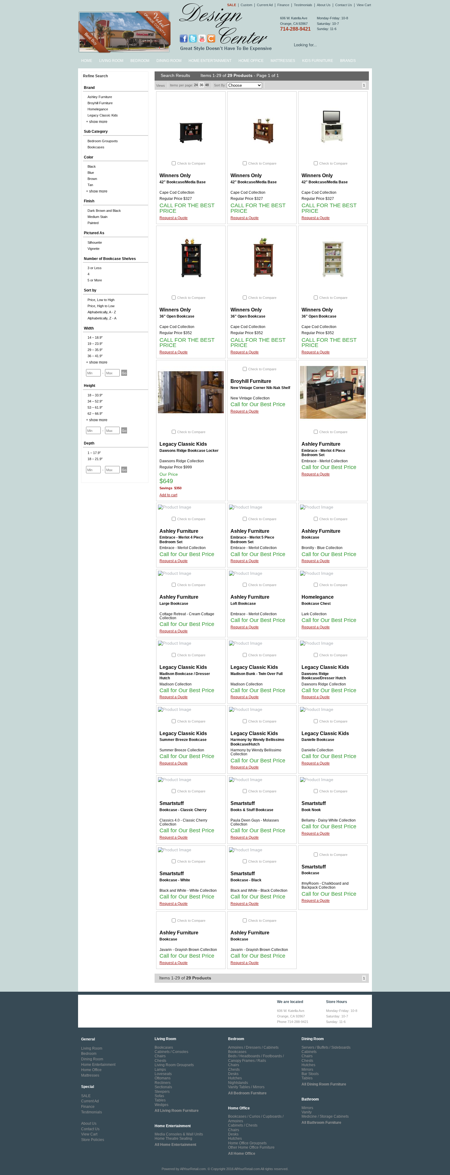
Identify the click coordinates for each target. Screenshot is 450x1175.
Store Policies (92, 1140)
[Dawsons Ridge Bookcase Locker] (191, 392)
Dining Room (169, 61)
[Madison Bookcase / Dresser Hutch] (191, 643)
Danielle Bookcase (318, 740)
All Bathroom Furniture (321, 1122)
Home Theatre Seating (173, 1138)
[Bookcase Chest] (333, 573)
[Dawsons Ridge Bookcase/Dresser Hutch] (333, 643)
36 (201, 85)
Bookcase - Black (246, 880)
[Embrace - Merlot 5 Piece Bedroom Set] (262, 507)
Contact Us (343, 5)
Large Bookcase (173, 603)
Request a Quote (173, 218)
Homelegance (318, 597)
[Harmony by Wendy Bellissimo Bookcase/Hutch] (262, 709)
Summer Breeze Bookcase (183, 740)
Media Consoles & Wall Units (179, 1134)
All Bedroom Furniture (247, 1093)
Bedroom (139, 61)
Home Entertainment (210, 61)
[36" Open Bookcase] (191, 258)
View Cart (364, 5)
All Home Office (241, 1153)
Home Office (251, 61)
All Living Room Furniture (177, 1110)
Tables (160, 1100)
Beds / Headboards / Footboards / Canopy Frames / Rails (256, 1058)
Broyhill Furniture (251, 381)
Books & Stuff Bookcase (252, 810)
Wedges (161, 1105)
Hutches (235, 1078)
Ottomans (163, 1078)
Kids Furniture (317, 61)
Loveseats (163, 1074)
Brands (348, 61)
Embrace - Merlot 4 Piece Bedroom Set (323, 452)
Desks (233, 1074)
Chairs (160, 1056)
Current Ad (265, 5)
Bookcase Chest (316, 603)
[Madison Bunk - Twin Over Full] (262, 643)
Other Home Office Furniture (251, 1147)
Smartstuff (171, 803)
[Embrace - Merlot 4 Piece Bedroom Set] (333, 392)
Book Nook (311, 810)
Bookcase (310, 537)
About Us (324, 5)
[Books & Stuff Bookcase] (262, 780)
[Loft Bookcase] (262, 573)
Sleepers (162, 1091)
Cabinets (309, 1052)
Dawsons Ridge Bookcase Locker (189, 450)
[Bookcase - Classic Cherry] (191, 780)
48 (207, 85)
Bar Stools (310, 1074)
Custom (246, 5)
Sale (231, 5)
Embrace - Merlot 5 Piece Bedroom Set (252, 539)
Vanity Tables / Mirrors (246, 1087)
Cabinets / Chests (242, 1125)
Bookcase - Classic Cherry (183, 810)
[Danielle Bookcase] (333, 709)
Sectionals (163, 1087)
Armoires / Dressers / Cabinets (253, 1047)
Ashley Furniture (321, 444)
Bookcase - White (174, 880)
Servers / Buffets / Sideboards (326, 1047)
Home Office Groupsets (247, 1143)
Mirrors (307, 1069)
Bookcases (164, 1047)
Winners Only (175, 175)
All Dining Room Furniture (324, 1084)
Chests (160, 1061)
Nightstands (238, 1083)
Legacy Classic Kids (183, 444)
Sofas (159, 1096)
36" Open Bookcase (176, 316)
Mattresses (283, 61)
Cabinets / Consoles (171, 1052)
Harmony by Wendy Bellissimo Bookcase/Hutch (257, 742)
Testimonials (303, 5)
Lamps (160, 1069)
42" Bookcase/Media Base (182, 182)
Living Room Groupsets (174, 1065)
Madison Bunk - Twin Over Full (257, 674)
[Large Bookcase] (191, 573)
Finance (283, 5)
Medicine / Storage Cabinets (325, 1116)
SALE (86, 1096)
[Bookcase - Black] (262, 850)
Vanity (307, 1112)
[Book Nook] (333, 780)
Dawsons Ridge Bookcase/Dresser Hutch (324, 676)
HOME (86, 61)
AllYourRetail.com (193, 1169)
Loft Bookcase (243, 603)
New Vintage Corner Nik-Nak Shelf (260, 388)
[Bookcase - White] (191, 850)
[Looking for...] (367, 45)
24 (196, 85)
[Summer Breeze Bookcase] (191, 709)
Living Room (111, 61)
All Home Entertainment (175, 1145)
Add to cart (168, 495)
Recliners (163, 1083)
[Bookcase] (333, 507)
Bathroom (310, 1099)
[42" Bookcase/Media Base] (191, 124)
